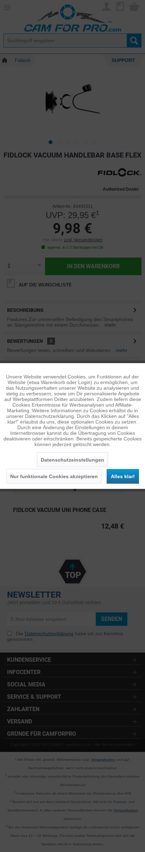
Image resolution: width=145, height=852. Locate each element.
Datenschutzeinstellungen (72, 460)
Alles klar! (123, 476)
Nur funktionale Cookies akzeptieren (54, 476)
